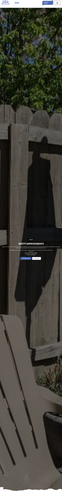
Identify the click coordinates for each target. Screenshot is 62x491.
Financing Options (46, 3)
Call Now (57, 3)
